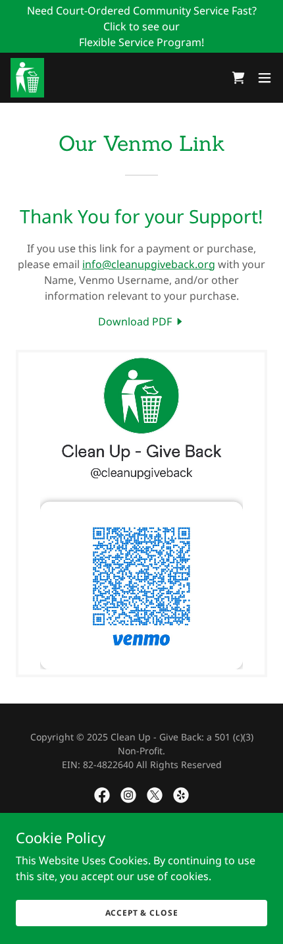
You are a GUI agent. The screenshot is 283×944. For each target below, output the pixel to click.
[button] (264, 78)
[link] (27, 77)
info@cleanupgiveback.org (148, 264)
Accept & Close (141, 912)
